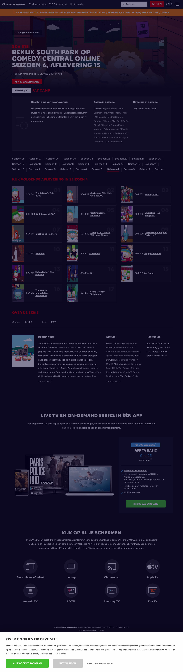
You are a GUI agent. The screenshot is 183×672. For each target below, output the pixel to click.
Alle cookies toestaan (27, 663)
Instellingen (67, 663)
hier (63, 654)
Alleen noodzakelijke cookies (100, 663)
